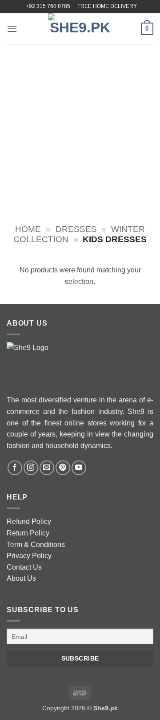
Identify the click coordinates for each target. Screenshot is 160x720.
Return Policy (28, 533)
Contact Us (24, 567)
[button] (12, 28)
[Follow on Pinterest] (63, 467)
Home (28, 229)
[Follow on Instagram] (31, 467)
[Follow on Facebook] (15, 467)
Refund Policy (29, 521)
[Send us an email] (47, 467)
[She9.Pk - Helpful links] (80, 28)
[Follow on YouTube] (79, 467)
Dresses (76, 229)
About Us (21, 578)
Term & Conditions (36, 544)
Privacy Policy (29, 555)
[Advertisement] (80, 129)
